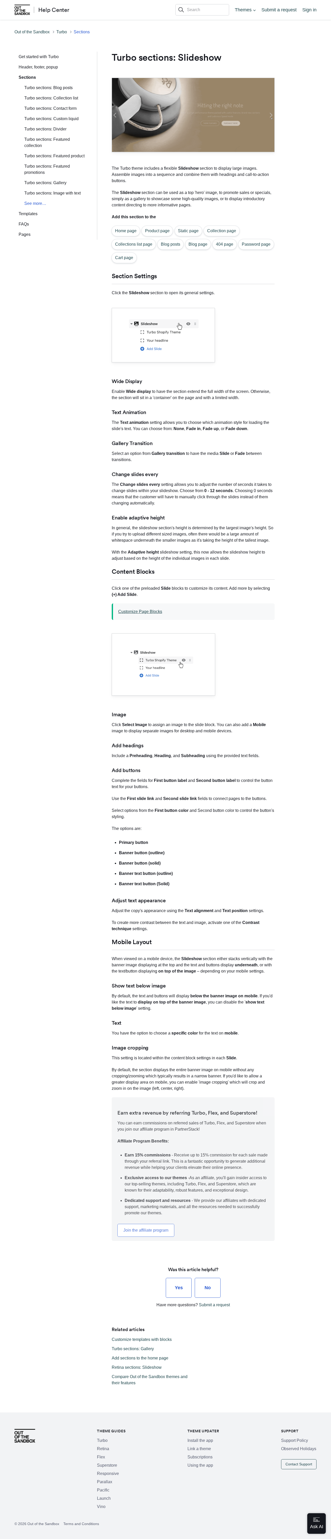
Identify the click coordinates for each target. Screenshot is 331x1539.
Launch (104, 1498)
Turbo (61, 32)
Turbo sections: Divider (45, 129)
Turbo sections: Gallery (45, 183)
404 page (224, 244)
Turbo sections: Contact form (50, 108)
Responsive (108, 1473)
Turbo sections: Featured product (54, 156)
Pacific (103, 1490)
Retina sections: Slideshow (137, 1367)
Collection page (221, 231)
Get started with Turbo (39, 57)
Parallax (104, 1482)
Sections (82, 32)
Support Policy (294, 1440)
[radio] (179, 1288)
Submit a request (279, 9)
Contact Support (298, 1464)
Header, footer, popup (38, 67)
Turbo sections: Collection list (51, 98)
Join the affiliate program (145, 1230)
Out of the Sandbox (32, 32)
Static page (188, 231)
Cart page (124, 257)
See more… (35, 203)
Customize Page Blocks (140, 611)
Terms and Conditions (81, 1524)
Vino (101, 1506)
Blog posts (170, 244)
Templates (28, 214)
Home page (126, 231)
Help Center (53, 9)
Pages (25, 234)
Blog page (198, 244)
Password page (256, 244)
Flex (101, 1457)
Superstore (107, 1465)
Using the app (200, 1465)
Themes (243, 9)
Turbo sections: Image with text (52, 193)
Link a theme (199, 1449)
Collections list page (133, 244)
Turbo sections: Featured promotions (47, 169)
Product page (157, 231)
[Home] (22, 10)
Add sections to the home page (140, 1358)
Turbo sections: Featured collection (47, 142)
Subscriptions (200, 1457)
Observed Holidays (298, 1449)
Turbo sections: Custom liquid (51, 118)
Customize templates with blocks (142, 1339)
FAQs (24, 224)
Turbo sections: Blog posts (48, 88)
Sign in (309, 9)
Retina (103, 1449)
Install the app (200, 1440)
